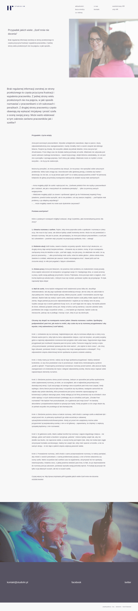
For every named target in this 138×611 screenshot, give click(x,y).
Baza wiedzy (80, 9)
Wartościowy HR (118, 6)
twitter (128, 582)
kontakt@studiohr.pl (17, 582)
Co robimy (79, 12)
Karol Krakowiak (127, 606)
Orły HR (115, 9)
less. (113, 606)
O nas (96, 6)
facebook (76, 582)
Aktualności (79, 6)
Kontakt (96, 9)
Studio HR (14, 7)
